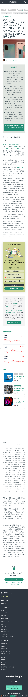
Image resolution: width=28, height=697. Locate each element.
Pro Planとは (14, 285)
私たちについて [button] (5, 657)
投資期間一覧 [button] (4, 646)
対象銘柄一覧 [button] (4, 634)
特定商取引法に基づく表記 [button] (7, 667)
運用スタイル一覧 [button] (5, 651)
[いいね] (16, 695)
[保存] (19, 695)
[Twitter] (12, 681)
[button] (3, 10)
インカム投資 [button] (4, 626)
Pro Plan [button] (5, 596)
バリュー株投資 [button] (5, 631)
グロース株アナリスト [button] (6, 612)
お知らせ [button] (3, 603)
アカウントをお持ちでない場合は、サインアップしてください (14, 583)
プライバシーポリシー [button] (6, 662)
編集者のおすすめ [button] (5, 653)
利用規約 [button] (3, 664)
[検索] (25, 2)
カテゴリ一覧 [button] (4, 640)
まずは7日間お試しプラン (14, 322)
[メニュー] (2, 1)
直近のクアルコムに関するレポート (12, 144)
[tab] (3, 10)
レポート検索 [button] (4, 600)
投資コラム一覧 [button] (5, 621)
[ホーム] (14, 1)
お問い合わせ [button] (4, 669)
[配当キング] (14, 687)
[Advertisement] (14, 420)
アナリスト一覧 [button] (5, 607)
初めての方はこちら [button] (6, 593)
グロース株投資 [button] (5, 629)
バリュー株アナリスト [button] (6, 615)
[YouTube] (16, 681)
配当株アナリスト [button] (5, 610)
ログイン (13, 579)
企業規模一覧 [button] (4, 643)
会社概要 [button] (3, 659)
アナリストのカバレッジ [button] (7, 636)
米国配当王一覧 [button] (5, 624)
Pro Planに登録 (14, 288)
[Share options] (22, 695)
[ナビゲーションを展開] (0, 348)
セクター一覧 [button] (4, 648)
